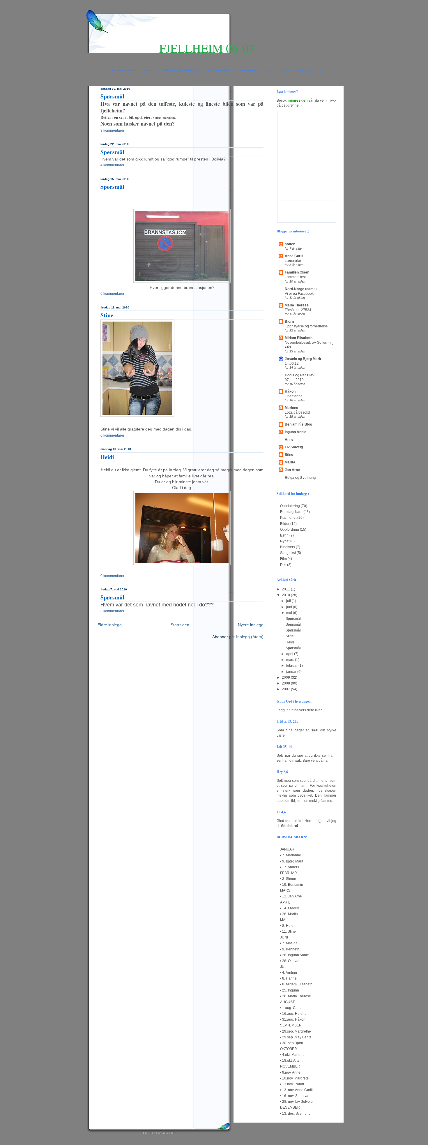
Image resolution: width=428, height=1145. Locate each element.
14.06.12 (292, 363)
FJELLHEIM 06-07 (206, 48)
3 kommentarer (112, 130)
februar (292, 666)
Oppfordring (289, 529)
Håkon (290, 391)
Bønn (284, 535)
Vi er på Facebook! (299, 293)
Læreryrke (293, 260)
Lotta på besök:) (297, 412)
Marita (290, 462)
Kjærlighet (288, 518)
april (290, 654)
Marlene (291, 408)
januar (291, 672)
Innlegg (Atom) (249, 637)
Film (283, 559)
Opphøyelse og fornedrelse (306, 326)
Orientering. (294, 396)
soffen (290, 244)
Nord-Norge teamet (301, 289)
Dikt (283, 565)
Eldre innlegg (110, 625)
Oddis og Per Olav (299, 375)
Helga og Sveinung (300, 478)
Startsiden (180, 625)
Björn (289, 322)
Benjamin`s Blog (298, 424)
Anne (289, 439)
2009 (286, 677)
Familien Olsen (297, 272)
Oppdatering (290, 506)
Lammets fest (295, 277)
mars (290, 660)
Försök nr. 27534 (298, 310)
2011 (286, 589)
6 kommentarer (112, 294)
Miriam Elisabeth (298, 338)
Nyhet (284, 541)
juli (289, 601)
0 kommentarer (112, 435)
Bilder (284, 524)
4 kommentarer (112, 165)
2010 (286, 595)
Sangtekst (288, 553)
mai (289, 613)
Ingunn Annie (295, 432)
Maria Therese (297, 305)
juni (289, 607)
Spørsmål (112, 96)
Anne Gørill (294, 256)
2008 (286, 683)
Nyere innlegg (250, 625)
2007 (286, 689)
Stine (106, 315)
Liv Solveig (294, 447)
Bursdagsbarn (291, 512)
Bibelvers (287, 547)
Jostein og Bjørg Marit (303, 359)
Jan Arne (292, 470)
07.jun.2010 (294, 380)
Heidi (107, 457)
